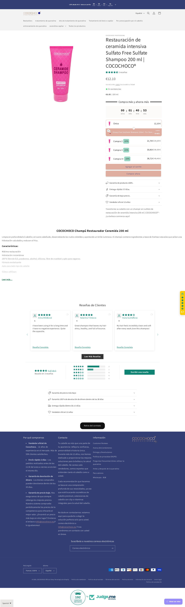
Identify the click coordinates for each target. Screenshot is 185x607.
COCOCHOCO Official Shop (45, 579)
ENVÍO (118, 84)
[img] (44, 315)
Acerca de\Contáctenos (102, 448)
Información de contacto (144, 579)
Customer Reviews (100, 443)
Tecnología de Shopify (61, 579)
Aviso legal (158, 579)
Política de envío (127, 579)
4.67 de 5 (52, 370)
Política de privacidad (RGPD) (105, 456)
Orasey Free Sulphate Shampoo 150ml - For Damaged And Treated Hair (133, 132)
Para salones (98, 473)
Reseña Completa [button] (40, 347)
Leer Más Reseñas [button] (92, 356)
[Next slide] (158, 334)
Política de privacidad (95, 579)
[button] (57, 26)
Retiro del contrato (92, 425)
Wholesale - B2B (99, 477)
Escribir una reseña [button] (140, 372)
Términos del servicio (112, 579)
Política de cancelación (154, 582)
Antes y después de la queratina (106, 469)
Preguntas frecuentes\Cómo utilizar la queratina (108, 462)
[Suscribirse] (112, 548)
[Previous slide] (27, 334)
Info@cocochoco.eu (45, 521)
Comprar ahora (133, 174)
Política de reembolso (78, 579)
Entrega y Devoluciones (102, 452)
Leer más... (7, 279)
